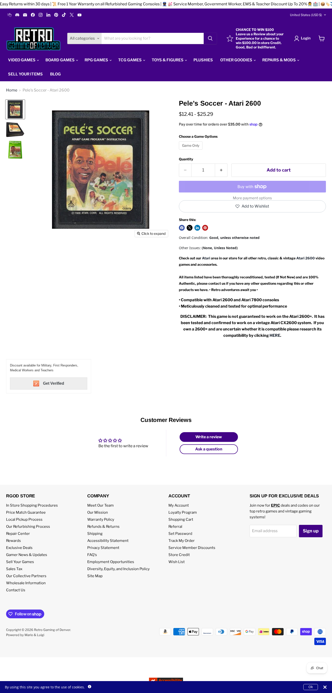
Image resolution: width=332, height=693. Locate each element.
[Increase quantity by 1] (221, 170)
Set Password (180, 533)
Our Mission (97, 512)
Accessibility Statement (108, 540)
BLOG (55, 74)
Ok (310, 686)
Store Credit (179, 555)
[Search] (210, 38)
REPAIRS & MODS (279, 60)
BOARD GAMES (60, 60)
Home (11, 90)
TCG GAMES (130, 60)
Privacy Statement (103, 548)
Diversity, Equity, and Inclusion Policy (118, 569)
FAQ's (92, 555)
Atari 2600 (305, 258)
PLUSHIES (203, 60)
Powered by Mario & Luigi (25, 635)
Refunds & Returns (103, 526)
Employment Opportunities (110, 562)
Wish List (176, 562)
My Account (178, 505)
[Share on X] (189, 228)
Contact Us (15, 590)
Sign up (311, 530)
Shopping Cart (180, 519)
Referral (175, 526)
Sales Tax (14, 569)
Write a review (208, 437)
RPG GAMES (97, 60)
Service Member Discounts (191, 548)
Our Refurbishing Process (28, 526)
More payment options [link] (252, 198)
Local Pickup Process (24, 519)
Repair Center (18, 533)
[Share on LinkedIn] (197, 228)
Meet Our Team (100, 505)
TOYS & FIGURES (168, 60)
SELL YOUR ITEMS (25, 74)
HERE (275, 335)
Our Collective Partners (26, 576)
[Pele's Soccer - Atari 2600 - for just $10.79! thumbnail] (15, 109)
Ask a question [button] (208, 449)
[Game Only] (191, 150)
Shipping (95, 533)
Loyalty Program (182, 512)
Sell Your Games (20, 562)
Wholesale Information (26, 583)
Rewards (13, 540)
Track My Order (181, 540)
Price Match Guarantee (26, 512)
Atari (206, 258)
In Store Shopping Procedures (32, 505)
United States (306, 15)
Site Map (95, 576)
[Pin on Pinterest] (205, 228)
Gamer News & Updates (26, 555)
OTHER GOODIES (236, 60)
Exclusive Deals (19, 548)
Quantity (186, 159)
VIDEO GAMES (22, 60)
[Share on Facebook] (182, 228)
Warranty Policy (100, 519)
